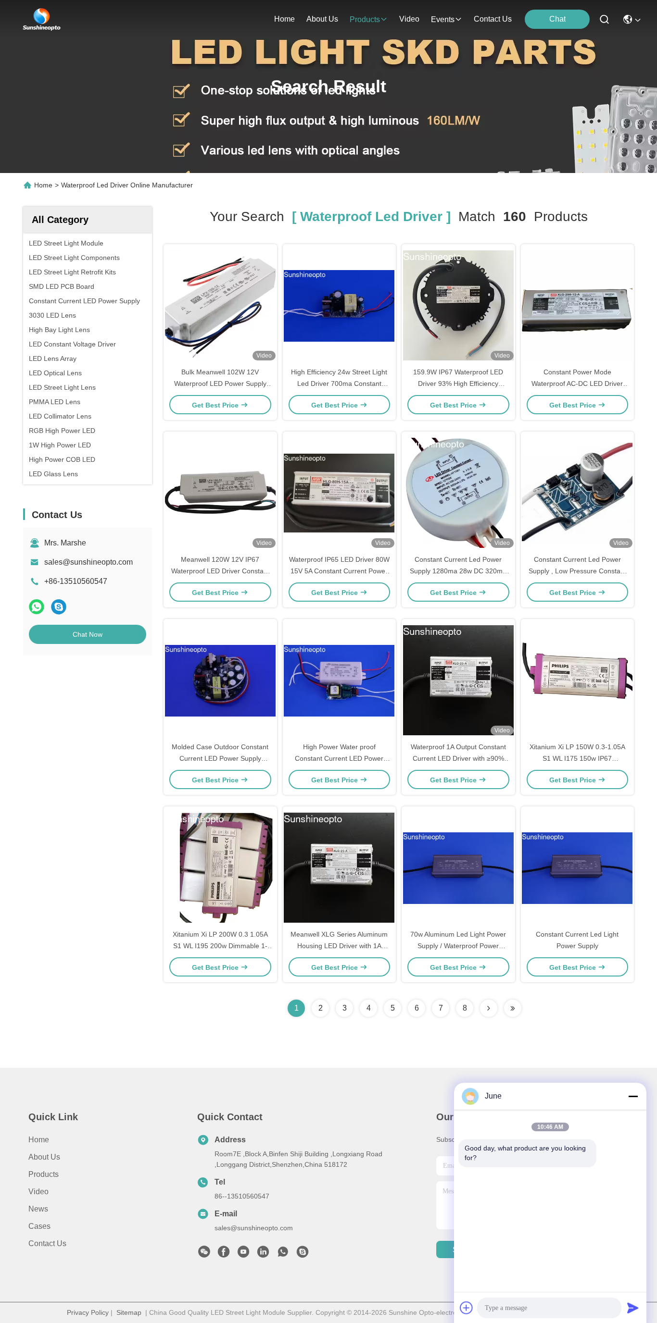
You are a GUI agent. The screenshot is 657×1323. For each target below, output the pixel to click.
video (409, 19)
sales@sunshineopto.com (88, 562)
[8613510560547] (283, 1254)
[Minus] (633, 1096)
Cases (39, 1226)
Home (284, 19)
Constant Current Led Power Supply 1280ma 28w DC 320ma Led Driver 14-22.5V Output (458, 571)
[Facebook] (223, 1254)
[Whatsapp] (36, 607)
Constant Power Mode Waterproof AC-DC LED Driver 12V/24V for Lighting (577, 383)
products (365, 19)
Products (43, 1174)
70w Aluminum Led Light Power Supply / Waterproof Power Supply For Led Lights (458, 945)
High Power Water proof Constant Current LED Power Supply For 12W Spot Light (339, 758)
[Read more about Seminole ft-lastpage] (512, 1008)
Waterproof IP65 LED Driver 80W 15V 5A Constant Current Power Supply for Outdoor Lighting (339, 571)
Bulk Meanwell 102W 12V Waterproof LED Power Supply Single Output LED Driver (220, 383)
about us (322, 19)
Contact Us (47, 1243)
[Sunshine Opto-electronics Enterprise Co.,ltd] (41, 19)
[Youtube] (243, 1254)
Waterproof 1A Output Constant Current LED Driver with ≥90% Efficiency (458, 758)
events (443, 19)
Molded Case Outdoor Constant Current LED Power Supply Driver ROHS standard (220, 758)
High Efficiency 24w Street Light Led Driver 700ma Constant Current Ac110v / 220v (339, 383)
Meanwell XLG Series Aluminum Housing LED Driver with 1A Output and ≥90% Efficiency (339, 945)
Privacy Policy (88, 1312)
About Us (44, 1157)
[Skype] (58, 607)
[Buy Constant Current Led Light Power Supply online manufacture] (577, 867)
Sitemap (128, 1312)
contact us (493, 19)
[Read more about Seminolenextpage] (488, 1008)
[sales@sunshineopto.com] (302, 1254)
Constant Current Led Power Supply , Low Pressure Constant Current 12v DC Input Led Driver (577, 571)
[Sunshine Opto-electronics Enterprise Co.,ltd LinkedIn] (263, 1254)
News (38, 1209)
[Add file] (466, 1307)
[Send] (633, 1307)
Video (38, 1191)
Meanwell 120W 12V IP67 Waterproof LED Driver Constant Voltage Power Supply (220, 571)
